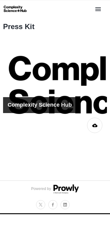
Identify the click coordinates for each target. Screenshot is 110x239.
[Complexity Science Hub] (15, 14)
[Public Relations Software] (65, 192)
